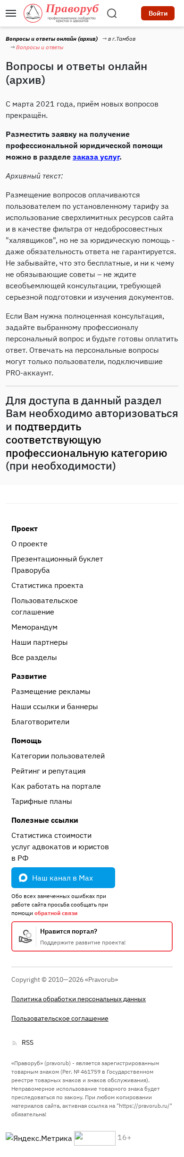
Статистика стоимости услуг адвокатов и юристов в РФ (60, 846)
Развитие (29, 676)
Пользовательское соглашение (44, 606)
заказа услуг (96, 156)
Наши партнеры (39, 642)
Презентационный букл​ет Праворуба (57, 564)
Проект (24, 528)
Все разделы (34, 657)
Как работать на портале (56, 786)
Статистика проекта (47, 585)
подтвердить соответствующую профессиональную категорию (86, 439)
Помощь (26, 740)
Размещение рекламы (51, 691)
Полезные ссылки (44, 820)
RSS (27, 1042)
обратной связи (55, 913)
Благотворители (40, 721)
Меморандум (34, 627)
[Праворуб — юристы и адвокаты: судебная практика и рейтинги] (61, 13)
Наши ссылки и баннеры (54, 706)
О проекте (29, 543)
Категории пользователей (58, 755)
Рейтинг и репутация (48, 770)
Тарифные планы (41, 801)
